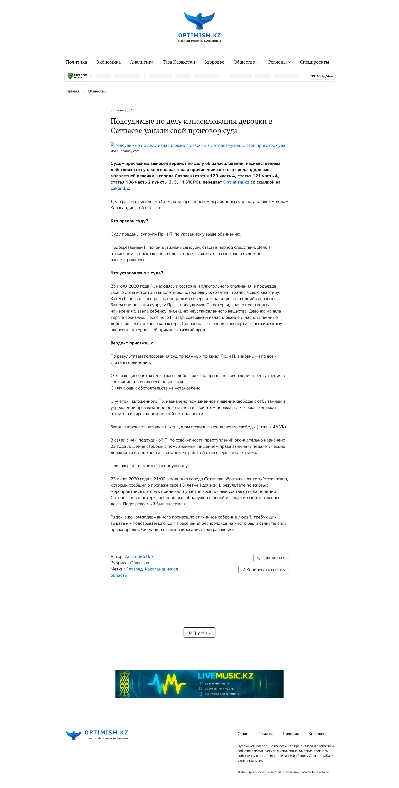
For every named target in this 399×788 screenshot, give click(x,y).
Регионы (277, 62)
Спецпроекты (314, 62)
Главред (134, 569)
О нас (243, 733)
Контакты (317, 733)
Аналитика (142, 62)
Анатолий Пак (139, 557)
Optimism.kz (236, 182)
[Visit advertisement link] (199, 684)
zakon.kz (120, 188)
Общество (244, 62)
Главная (71, 91)
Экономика (108, 62)
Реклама (265, 733)
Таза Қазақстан (179, 62)
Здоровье (214, 62)
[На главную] (199, 27)
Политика (76, 62)
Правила (291, 733)
